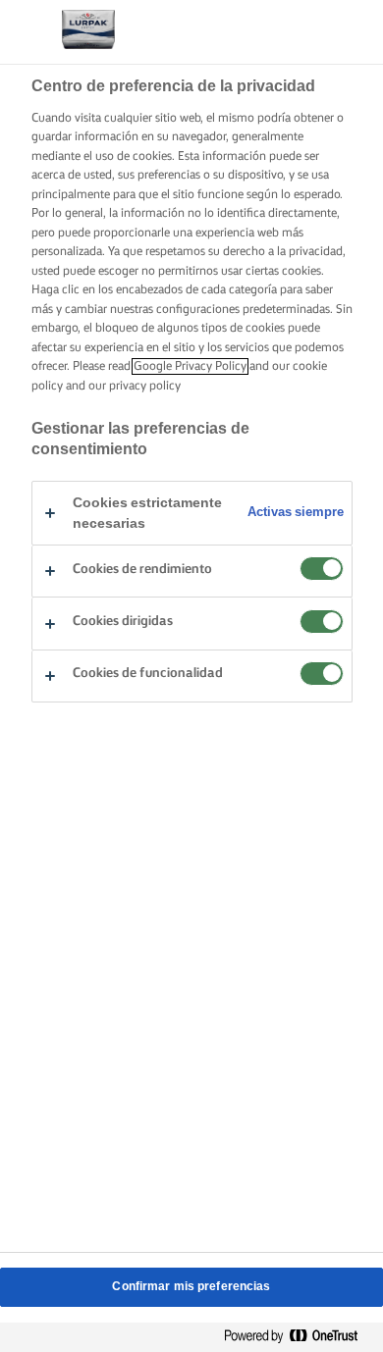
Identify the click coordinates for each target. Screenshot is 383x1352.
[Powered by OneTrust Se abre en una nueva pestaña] (298, 1337)
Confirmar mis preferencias (191, 1286)
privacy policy (145, 386)
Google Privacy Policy (190, 366)
